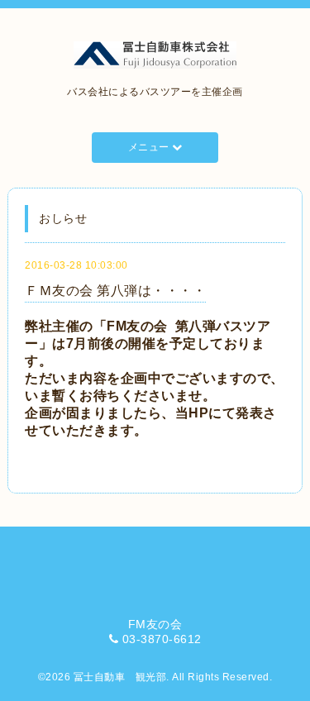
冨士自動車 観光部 (120, 677)
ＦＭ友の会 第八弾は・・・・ (115, 291)
